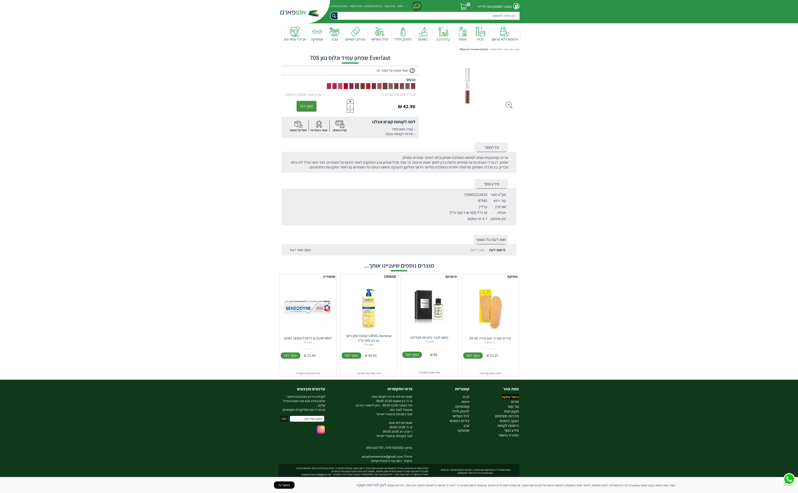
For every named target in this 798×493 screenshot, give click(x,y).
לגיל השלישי (379, 39)
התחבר (508, 6)
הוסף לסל (306, 106)
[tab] (491, 147)
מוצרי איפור (508, 49)
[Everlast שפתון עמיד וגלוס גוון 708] (385, 86)
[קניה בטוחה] (339, 124)
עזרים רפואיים (355, 39)
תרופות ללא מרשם (505, 39)
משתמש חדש (495, 6)
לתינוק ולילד (403, 39)
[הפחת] (350, 110)
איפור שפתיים (495, 49)
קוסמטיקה (443, 39)
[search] (424, 16)
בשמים (423, 39)
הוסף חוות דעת (300, 249)
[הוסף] (350, 101)
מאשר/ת (284, 485)
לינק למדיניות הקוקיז (371, 485)
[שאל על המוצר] (298, 124)
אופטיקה (317, 39)
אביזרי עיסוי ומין (295, 39)
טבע (335, 39)
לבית (480, 39)
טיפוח (463, 39)
